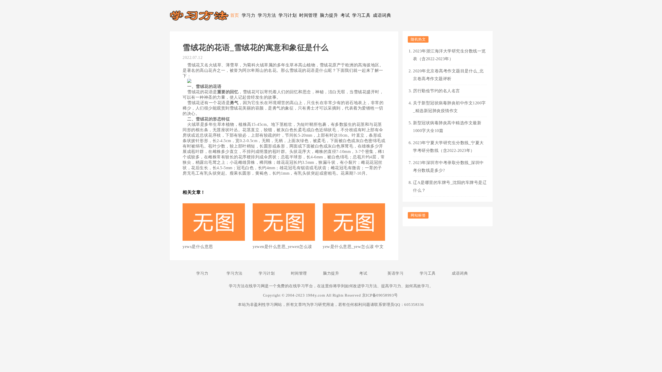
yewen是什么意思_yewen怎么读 (282, 246)
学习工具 (361, 15)
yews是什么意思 (198, 246)
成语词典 (382, 15)
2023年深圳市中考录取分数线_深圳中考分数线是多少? (448, 166)
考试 (345, 15)
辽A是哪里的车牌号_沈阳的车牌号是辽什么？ (450, 186)
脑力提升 (329, 15)
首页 (234, 15)
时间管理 (308, 15)
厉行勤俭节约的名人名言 (436, 91)
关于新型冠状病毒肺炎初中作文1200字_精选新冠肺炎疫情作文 (449, 107)
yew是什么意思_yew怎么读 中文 (353, 246)
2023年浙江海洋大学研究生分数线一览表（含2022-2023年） (449, 55)
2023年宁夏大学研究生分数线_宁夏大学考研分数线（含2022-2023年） (448, 147)
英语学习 (395, 273)
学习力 (248, 15)
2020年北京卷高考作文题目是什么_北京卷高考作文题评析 (448, 75)
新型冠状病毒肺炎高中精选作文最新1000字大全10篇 (447, 127)
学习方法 (267, 15)
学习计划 (288, 15)
